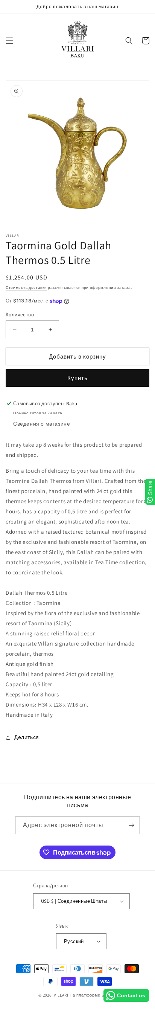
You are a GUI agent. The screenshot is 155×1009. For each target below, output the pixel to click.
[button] (9, 40)
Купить (77, 378)
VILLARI (61, 995)
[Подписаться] (131, 825)
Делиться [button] (26, 737)
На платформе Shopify (93, 995)
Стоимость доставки (26, 287)
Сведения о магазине (41, 423)
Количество (20, 314)
